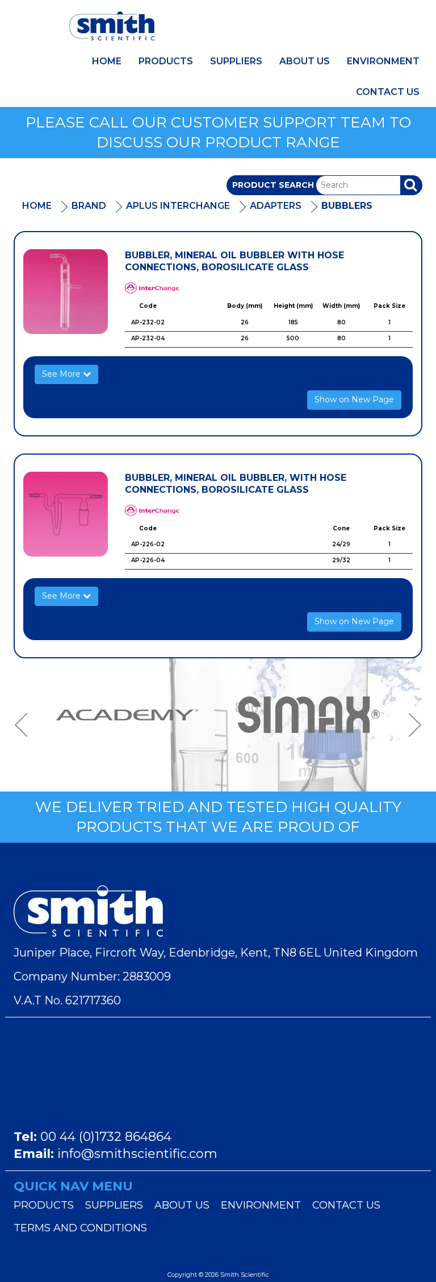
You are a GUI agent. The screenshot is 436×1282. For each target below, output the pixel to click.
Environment (383, 61)
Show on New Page (354, 399)
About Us (304, 61)
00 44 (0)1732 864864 (105, 1136)
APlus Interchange (178, 205)
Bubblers (346, 205)
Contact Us (388, 91)
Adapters (275, 205)
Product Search (273, 185)
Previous (25, 724)
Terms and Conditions (80, 1228)
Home (106, 61)
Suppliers (236, 61)
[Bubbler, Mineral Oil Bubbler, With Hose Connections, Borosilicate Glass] (65, 514)
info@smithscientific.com (137, 1153)
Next (411, 724)
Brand (89, 205)
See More (62, 374)
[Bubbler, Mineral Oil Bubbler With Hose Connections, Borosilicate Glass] (65, 291)
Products (166, 61)
